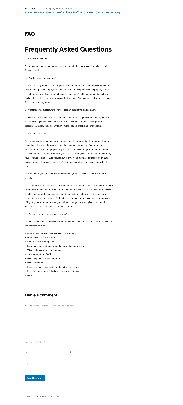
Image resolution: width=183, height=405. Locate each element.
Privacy (116, 12)
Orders (50, 12)
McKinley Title (33, 8)
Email (73, 352)
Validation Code (31, 342)
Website (28, 365)
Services (39, 12)
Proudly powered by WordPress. (49, 396)
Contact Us (102, 12)
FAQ (82, 12)
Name (28, 352)
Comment (29, 312)
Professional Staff (68, 12)
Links (90, 12)
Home (28, 12)
